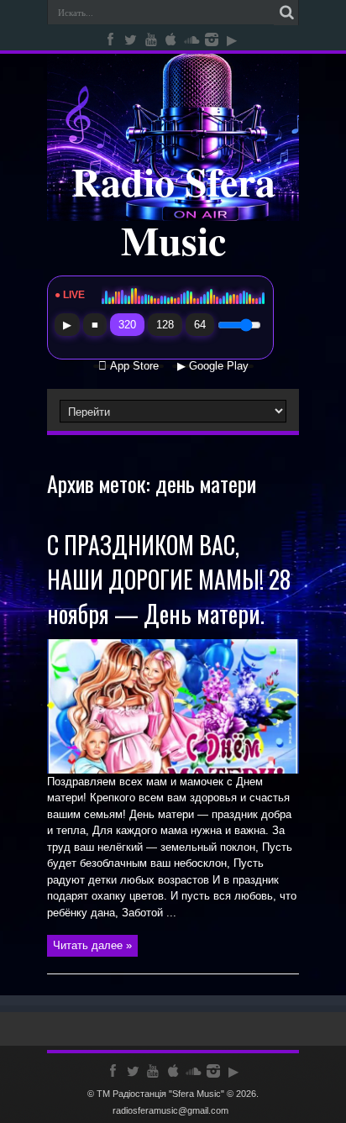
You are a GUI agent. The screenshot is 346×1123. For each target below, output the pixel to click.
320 (127, 324)
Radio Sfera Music (173, 210)
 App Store (128, 366)
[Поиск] (286, 12)
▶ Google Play (213, 366)
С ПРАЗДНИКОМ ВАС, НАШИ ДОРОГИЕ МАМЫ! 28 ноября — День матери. (169, 579)
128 (165, 324)
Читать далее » (92, 945)
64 (200, 324)
